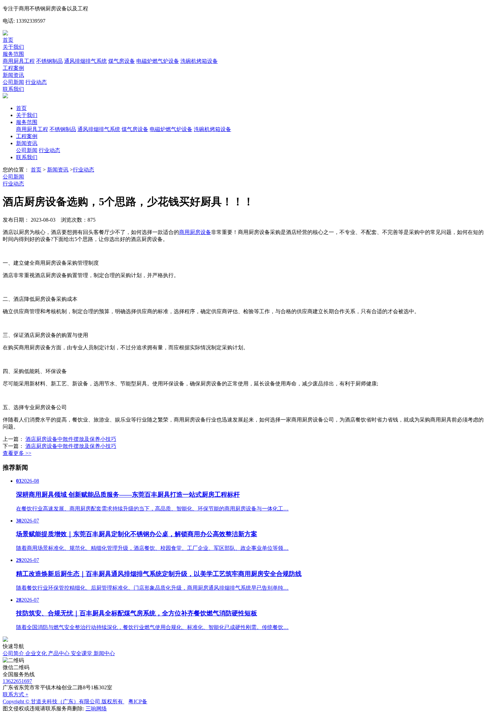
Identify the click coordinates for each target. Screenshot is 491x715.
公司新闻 (13, 82)
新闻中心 (104, 653)
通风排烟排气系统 (85, 61)
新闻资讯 (13, 75)
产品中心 (59, 653)
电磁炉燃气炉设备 (157, 61)
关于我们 (13, 47)
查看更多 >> (17, 453)
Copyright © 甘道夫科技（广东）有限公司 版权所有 (63, 701)
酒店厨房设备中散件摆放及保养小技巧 (70, 439)
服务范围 (13, 54)
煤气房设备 (121, 61)
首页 (8, 40)
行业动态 (36, 82)
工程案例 (13, 68)
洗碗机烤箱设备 (199, 61)
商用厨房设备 (195, 232)
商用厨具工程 (19, 61)
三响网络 (96, 708)
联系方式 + (15, 694)
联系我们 (13, 89)
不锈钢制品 (49, 61)
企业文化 (36, 653)
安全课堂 (82, 653)
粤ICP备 (137, 701)
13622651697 (17, 681)
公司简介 (14, 653)
